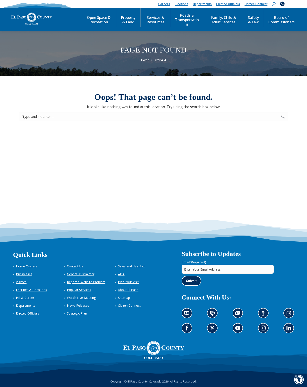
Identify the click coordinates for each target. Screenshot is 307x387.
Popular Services (79, 290)
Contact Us (75, 266)
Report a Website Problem (86, 282)
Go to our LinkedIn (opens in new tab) (290, 329)
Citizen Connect (129, 305)
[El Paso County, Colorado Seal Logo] (153, 358)
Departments (25, 305)
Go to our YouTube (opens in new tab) (239, 329)
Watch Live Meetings (82, 297)
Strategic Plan (77, 313)
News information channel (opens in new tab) (188, 314)
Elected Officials (27, 313)
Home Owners (26, 266)
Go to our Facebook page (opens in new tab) (188, 329)
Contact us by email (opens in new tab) (239, 314)
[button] (274, 4)
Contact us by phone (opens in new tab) (213, 314)
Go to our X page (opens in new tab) (213, 329)
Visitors (21, 282)
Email (194, 262)
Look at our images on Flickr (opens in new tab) (290, 314)
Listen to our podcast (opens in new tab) (264, 314)
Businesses (24, 274)
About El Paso (128, 290)
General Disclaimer (80, 274)
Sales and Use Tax (131, 266)
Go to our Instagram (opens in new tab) (264, 329)
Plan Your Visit (128, 282)
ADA (121, 274)
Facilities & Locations (31, 290)
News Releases (78, 305)
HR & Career (25, 297)
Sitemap (124, 297)
